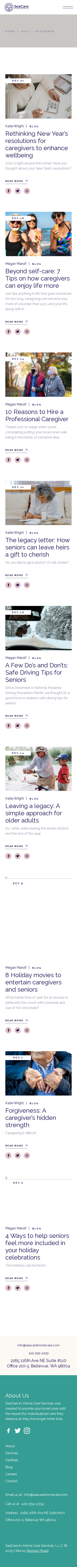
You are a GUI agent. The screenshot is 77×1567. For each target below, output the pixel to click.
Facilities (11, 1460)
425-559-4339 (39, 1353)
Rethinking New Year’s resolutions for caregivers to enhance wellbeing (36, 144)
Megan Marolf (15, 264)
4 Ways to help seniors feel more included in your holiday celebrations (37, 1246)
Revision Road (37, 1551)
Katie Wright (14, 126)
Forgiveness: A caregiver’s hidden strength (30, 1118)
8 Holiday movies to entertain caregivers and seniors (33, 982)
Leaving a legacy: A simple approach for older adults (33, 813)
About (10, 1446)
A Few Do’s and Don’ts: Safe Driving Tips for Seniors (36, 672)
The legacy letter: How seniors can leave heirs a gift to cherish (37, 547)
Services (11, 1453)
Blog (34, 126)
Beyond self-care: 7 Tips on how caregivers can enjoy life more (37, 278)
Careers (11, 1474)
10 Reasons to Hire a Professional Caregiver (36, 415)
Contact (11, 1481)
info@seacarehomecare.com (38, 1345)
